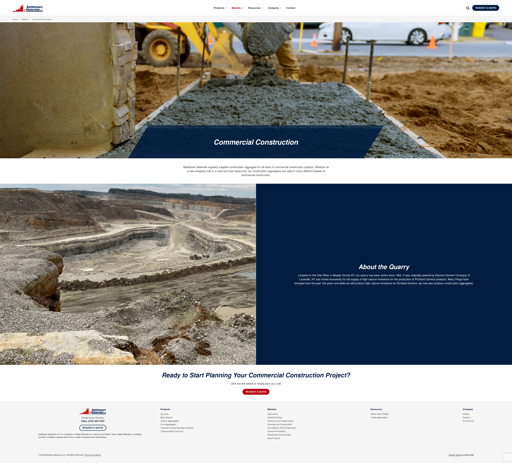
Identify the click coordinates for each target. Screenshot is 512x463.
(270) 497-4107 (96, 421)
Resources (254, 8)
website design (455, 455)
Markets (236, 8)
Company (273, 8)
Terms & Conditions (92, 455)
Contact (290, 8)
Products (219, 8)
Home (15, 19)
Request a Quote (485, 7)
